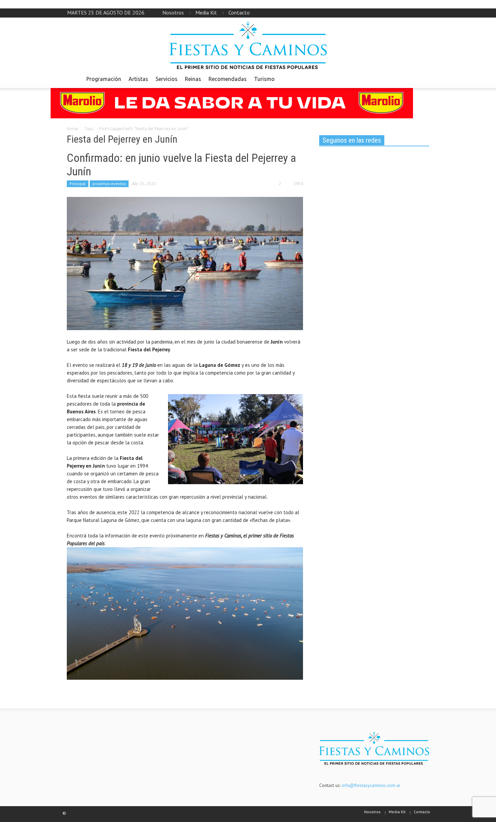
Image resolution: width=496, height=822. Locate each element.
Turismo (264, 79)
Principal (78, 183)
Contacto (239, 12)
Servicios (166, 79)
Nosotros (173, 12)
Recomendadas (228, 79)
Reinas (193, 79)
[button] (422, 78)
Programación (103, 79)
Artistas (138, 79)
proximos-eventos (109, 183)
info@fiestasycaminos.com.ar (371, 785)
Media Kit (206, 12)
